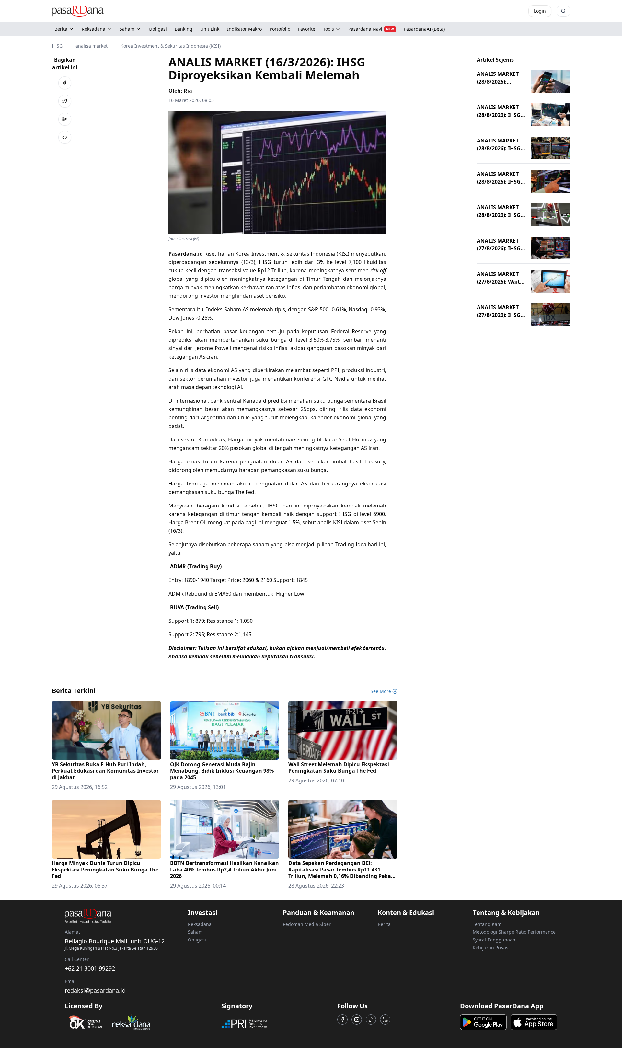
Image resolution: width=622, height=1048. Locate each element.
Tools (328, 29)
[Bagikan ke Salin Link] (64, 137)
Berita (60, 29)
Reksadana (93, 29)
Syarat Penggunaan (494, 940)
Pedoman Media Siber (307, 924)
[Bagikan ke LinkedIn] (64, 119)
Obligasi (197, 940)
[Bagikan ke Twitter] (64, 101)
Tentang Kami (488, 924)
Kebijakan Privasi (491, 947)
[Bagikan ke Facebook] (64, 82)
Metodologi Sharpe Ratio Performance (514, 932)
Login (540, 11)
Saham (127, 29)
